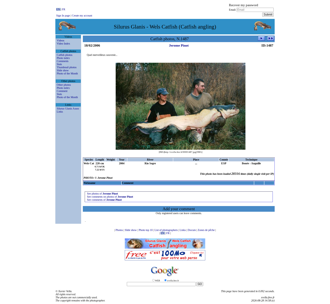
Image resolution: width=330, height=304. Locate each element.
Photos (120, 230)
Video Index (63, 43)
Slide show (63, 70)
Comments (62, 61)
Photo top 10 (146, 230)
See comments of (104, 199)
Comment (62, 91)
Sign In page (63, 15)
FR (63, 9)
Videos (60, 40)
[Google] (165, 276)
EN (58, 9)
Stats (59, 64)
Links (60, 111)
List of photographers (166, 230)
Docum (192, 230)
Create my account (82, 15)
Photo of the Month (67, 73)
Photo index (63, 58)
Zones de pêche (206, 230)
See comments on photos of (110, 196)
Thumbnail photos (66, 67)
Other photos (64, 84)
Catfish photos (64, 54)
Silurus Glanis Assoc (68, 108)
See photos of (102, 193)
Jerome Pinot (179, 45)
